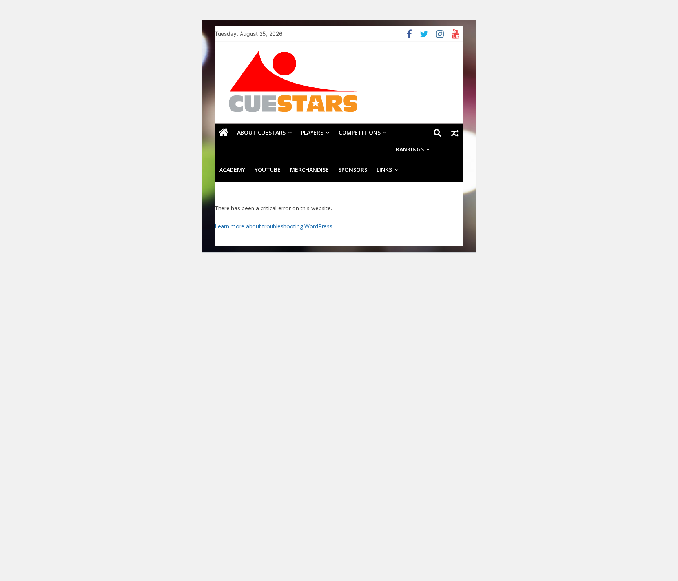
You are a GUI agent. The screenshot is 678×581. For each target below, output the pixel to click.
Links (384, 169)
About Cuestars (261, 132)
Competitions (360, 132)
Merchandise (309, 169)
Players (312, 132)
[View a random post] (454, 132)
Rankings (410, 149)
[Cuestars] (223, 132)
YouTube (268, 169)
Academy (232, 169)
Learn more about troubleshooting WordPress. (274, 226)
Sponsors (352, 169)
